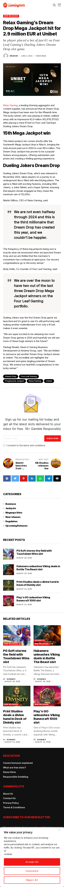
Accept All (32, 862)
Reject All (32, 880)
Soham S (11, 679)
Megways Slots (13, 512)
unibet (49, 381)
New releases (11, 16)
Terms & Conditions (14, 807)
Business (10, 504)
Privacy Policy (11, 803)
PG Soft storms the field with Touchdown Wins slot (34, 552)
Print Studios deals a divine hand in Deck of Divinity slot (37, 583)
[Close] (60, 831)
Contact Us (9, 798)
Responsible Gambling (15, 776)
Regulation (11, 521)
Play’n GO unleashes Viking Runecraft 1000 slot (33, 599)
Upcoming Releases (16, 525)
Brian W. (14, 56)
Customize (32, 871)
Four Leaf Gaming (29, 376)
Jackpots (10, 508)
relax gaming (35, 381)
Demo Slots (9, 772)
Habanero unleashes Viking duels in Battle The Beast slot (38, 568)
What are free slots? (14, 767)
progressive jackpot (14, 381)
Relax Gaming (10, 105)
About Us (8, 793)
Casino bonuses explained (18, 763)
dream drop (10, 376)
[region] (32, 857)
